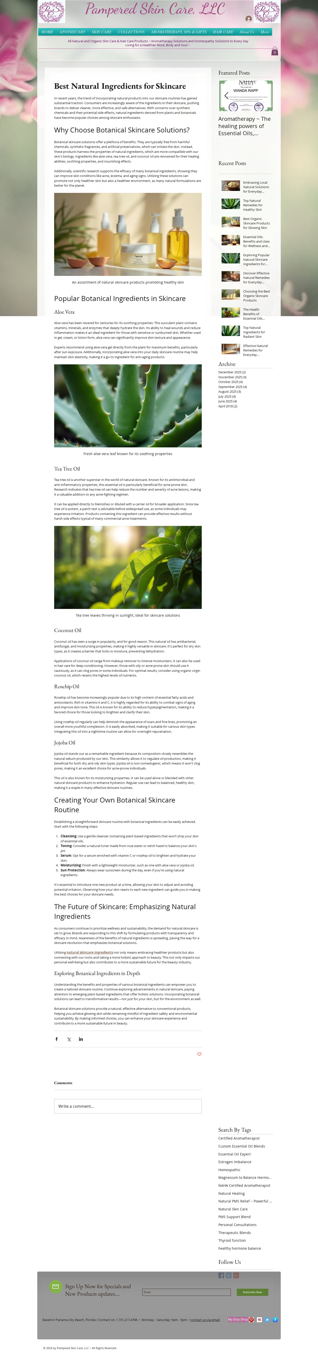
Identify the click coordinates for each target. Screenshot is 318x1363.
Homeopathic (229, 1169)
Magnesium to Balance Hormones (245, 1177)
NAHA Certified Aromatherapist (244, 1185)
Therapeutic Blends (234, 1232)
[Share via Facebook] (56, 1039)
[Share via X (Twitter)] (68, 1039)
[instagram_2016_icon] (259, 1319)
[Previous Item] (226, 96)
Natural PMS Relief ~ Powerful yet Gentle (245, 1201)
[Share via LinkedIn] (81, 1039)
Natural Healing (231, 1193)
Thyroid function (232, 1240)
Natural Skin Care (233, 1209)
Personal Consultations (237, 1224)
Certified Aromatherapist (239, 1138)
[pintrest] (251, 1319)
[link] (274, 50)
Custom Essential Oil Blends (241, 1146)
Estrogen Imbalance (234, 1161)
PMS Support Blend (234, 1216)
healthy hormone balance (239, 1248)
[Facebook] (275, 1319)
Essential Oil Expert (234, 1154)
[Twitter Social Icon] (267, 1319)
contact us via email (205, 1320)
